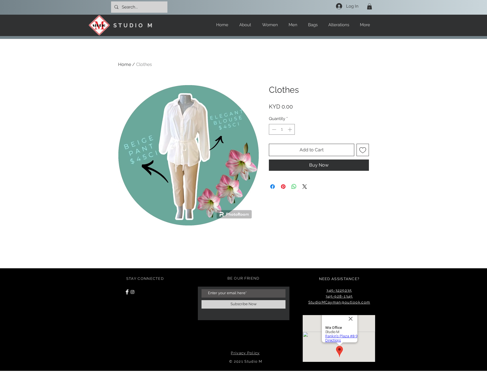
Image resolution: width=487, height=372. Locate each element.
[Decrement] (273, 129)
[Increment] (290, 129)
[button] (369, 6)
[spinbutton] (282, 129)
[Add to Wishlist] (363, 150)
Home (124, 64)
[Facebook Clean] (127, 291)
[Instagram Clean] (132, 291)
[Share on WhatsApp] (294, 186)
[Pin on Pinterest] (283, 186)
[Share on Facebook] (272, 186)
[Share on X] (304, 186)
